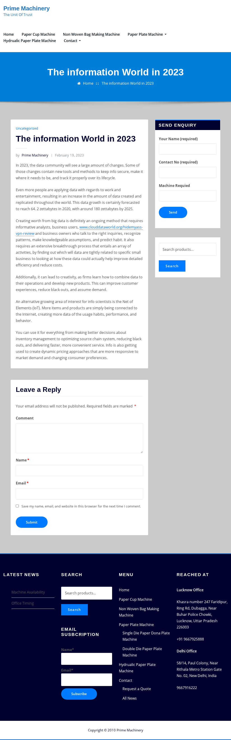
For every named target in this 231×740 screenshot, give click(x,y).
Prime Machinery (26, 8)
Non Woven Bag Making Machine (91, 34)
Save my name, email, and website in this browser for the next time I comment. (81, 506)
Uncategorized (27, 128)
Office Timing (23, 603)
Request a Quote (136, 688)
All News (129, 698)
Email (22, 483)
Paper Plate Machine (146, 34)
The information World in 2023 (128, 83)
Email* (67, 670)
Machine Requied (174, 185)
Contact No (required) (178, 162)
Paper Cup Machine (38, 34)
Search (172, 266)
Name (22, 460)
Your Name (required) (178, 138)
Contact (71, 40)
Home (8, 34)
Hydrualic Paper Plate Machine (29, 40)
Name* (67, 649)
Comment (25, 418)
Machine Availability (28, 592)
